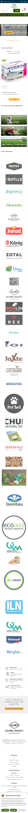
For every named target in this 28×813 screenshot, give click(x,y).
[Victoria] (14, 345)
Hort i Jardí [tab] (17, 51)
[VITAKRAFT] (14, 639)
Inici (14, 758)
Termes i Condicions (14, 762)
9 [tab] (19, 40)
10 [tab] (21, 40)
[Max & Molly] (14, 281)
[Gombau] (14, 500)
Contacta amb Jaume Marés (14, 708)
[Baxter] (14, 358)
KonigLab (4, 86)
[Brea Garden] (14, 268)
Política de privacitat (14, 760)
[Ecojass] (14, 527)
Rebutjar (13, 810)
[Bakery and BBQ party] (14, 461)
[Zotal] (14, 255)
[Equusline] (14, 306)
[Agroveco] (14, 192)
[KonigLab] (14, 243)
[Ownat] (14, 166)
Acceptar (5, 810)
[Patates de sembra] (14, 560)
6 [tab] (14, 40)
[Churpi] (14, 423)
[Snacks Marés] (14, 217)
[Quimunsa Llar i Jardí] (14, 626)
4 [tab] (11, 40)
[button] (5, 15)
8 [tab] (17, 40)
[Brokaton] (14, 383)
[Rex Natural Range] (14, 319)
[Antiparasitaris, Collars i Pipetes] (14, 294)
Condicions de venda (14, 764)
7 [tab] (16, 40)
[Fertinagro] (14, 448)
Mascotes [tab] (9, 51)
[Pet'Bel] (14, 403)
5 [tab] (13, 40)
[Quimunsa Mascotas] (14, 547)
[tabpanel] (14, 30)
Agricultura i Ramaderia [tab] (14, 53)
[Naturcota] (14, 204)
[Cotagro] (14, 370)
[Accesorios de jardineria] (14, 477)
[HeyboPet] (14, 652)
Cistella (25, 10)
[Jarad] (14, 230)
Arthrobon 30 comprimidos (8, 92)
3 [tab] (10, 40)
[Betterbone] (14, 332)
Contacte (14, 766)
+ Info (14, 99)
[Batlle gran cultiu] (14, 436)
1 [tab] (6, 40)
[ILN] (14, 607)
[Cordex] (14, 580)
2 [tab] (8, 40)
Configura (22, 810)
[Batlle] (14, 179)
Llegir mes (8, 32)
